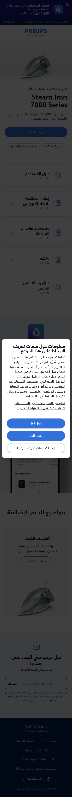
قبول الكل (36, 423)
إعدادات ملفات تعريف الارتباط (36, 448)
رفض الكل (36, 435)
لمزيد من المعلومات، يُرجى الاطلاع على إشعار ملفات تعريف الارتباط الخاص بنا (39, 406)
